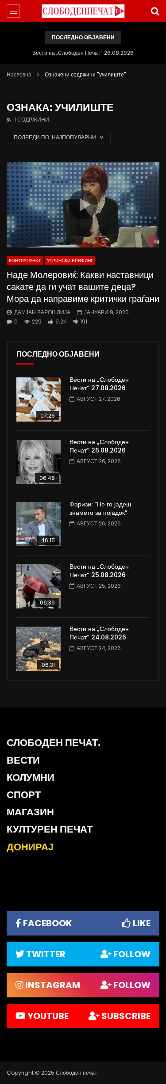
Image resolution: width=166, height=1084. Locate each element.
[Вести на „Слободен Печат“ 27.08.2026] (38, 399)
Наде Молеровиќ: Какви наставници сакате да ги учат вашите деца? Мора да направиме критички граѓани (83, 287)
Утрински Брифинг (70, 260)
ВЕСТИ (23, 760)
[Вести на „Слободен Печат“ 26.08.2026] (38, 462)
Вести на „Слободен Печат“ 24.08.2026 (99, 633)
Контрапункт (25, 260)
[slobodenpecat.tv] (83, 11)
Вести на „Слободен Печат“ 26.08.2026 (83, 53)
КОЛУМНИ (30, 777)
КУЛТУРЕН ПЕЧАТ (50, 829)
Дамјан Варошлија (42, 312)
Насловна (19, 74)
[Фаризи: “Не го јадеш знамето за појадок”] (38, 524)
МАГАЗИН (30, 812)
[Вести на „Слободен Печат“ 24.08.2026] (38, 649)
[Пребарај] (155, 11)
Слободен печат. (53, 742)
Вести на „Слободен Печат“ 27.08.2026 (99, 383)
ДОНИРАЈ (30, 847)
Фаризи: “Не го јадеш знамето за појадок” (100, 508)
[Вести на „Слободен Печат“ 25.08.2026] (38, 586)
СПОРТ (24, 795)
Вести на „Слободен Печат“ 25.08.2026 (99, 570)
